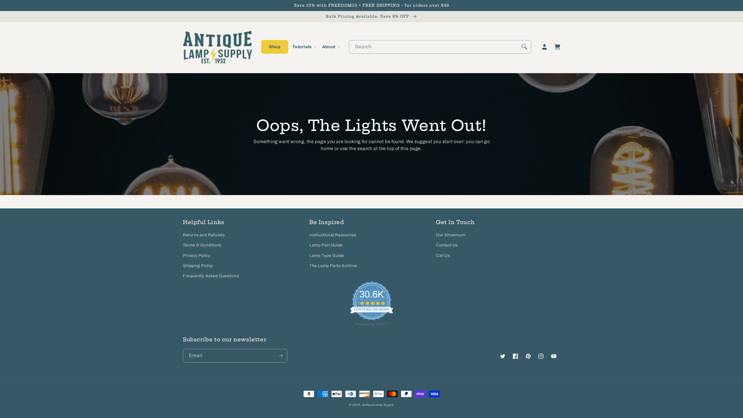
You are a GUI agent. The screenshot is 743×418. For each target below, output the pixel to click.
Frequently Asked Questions (211, 276)
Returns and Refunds (204, 235)
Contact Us (447, 245)
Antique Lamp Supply (378, 404)
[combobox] (440, 46)
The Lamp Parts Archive (333, 266)
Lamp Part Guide (326, 245)
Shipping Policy (198, 266)
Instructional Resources (332, 235)
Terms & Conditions (202, 245)
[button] (274, 47)
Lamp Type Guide (326, 255)
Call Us (443, 255)
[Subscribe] (280, 356)
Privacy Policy (196, 255)
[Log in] (544, 47)
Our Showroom (451, 235)
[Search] (524, 46)
